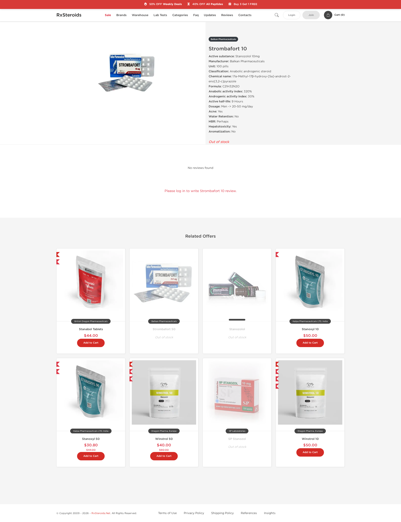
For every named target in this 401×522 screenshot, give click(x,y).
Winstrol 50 (164, 439)
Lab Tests (160, 15)
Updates (210, 15)
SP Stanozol (237, 439)
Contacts (244, 15)
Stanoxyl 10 (310, 329)
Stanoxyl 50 (91, 439)
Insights (269, 513)
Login (291, 15)
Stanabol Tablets (91, 329)
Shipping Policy (222, 513)
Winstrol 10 (310, 439)
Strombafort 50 (164, 329)
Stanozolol (237, 329)
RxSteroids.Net (100, 513)
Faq (196, 15)
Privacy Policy (194, 513)
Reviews (227, 15)
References (249, 513)
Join (311, 15)
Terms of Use (167, 513)
